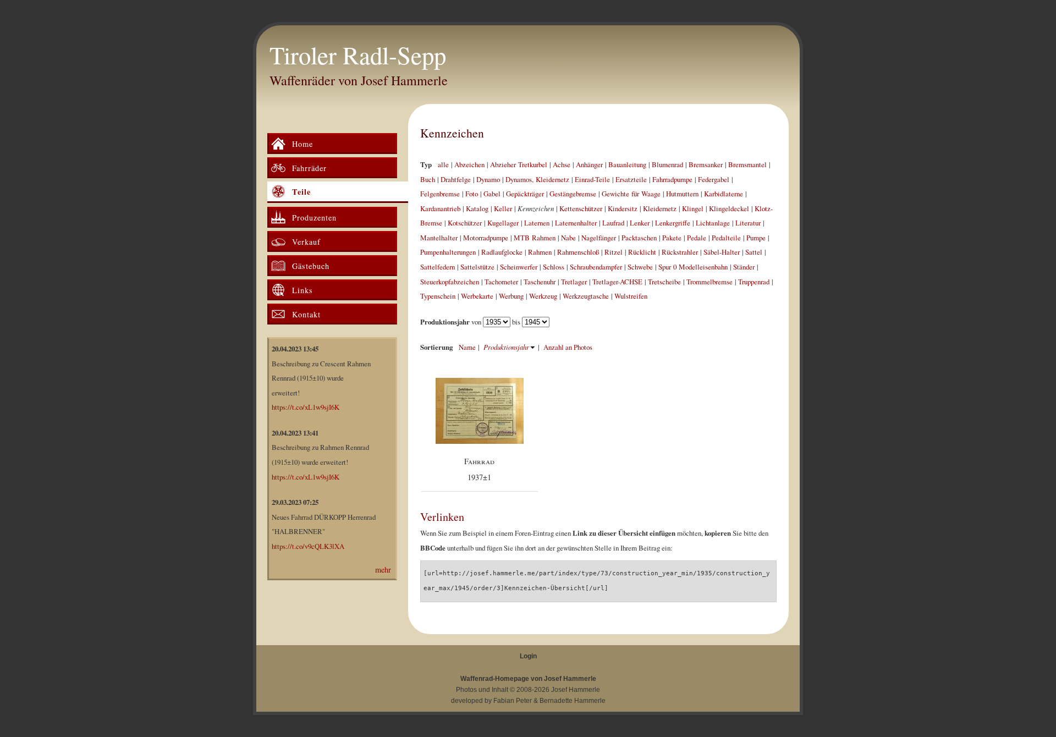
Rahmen (540, 252)
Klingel (692, 208)
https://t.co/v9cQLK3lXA (308, 546)
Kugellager (503, 223)
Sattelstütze (477, 267)
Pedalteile (726, 238)
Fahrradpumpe (672, 179)
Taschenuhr (540, 282)
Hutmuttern (682, 194)
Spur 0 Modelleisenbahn (693, 267)
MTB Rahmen (535, 238)
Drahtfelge (456, 179)
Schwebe (640, 267)
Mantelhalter (439, 238)
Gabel (492, 194)
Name (467, 347)
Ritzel (613, 252)
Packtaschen (639, 238)
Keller (503, 208)
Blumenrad (667, 164)
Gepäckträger (525, 194)
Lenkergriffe (672, 223)
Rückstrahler (680, 252)
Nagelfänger (598, 238)
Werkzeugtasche (586, 296)
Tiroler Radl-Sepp (358, 55)
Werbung (511, 296)
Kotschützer (465, 223)
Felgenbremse (440, 194)
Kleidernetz (659, 208)
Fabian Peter (512, 701)
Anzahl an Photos (567, 347)
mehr (383, 569)
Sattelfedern (437, 267)
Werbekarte (477, 296)
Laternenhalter (576, 223)
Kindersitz (622, 208)
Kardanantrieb (440, 208)
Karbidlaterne (723, 194)
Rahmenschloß (578, 252)
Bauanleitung (627, 164)
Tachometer (501, 282)
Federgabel (713, 179)
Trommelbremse (709, 282)
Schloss (553, 267)
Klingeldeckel (729, 208)
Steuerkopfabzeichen (449, 282)
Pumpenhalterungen (448, 252)
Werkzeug (543, 296)
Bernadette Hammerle (573, 701)
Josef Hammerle (575, 690)
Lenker (640, 223)
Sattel (753, 252)
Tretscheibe (664, 282)
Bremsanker (706, 164)
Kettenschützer (580, 208)
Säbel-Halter (721, 252)
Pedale (696, 238)
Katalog (477, 208)
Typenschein (437, 296)
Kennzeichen (452, 133)
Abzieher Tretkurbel (518, 164)
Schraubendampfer (596, 267)
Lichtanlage (713, 223)
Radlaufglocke (501, 252)
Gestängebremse (572, 194)
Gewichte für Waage (631, 194)
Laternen (536, 223)
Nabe (568, 238)
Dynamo (488, 179)
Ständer (744, 267)
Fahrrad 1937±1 (479, 469)
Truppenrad (753, 282)
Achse (561, 164)
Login (528, 656)
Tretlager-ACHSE (617, 282)
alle (443, 164)
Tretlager (574, 282)
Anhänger (589, 164)
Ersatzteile (631, 179)
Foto (471, 194)
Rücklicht (642, 252)
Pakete (671, 238)
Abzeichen (469, 164)
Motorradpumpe (485, 238)
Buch (427, 179)
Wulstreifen (630, 296)
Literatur (748, 223)
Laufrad (613, 223)
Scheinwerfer (518, 267)
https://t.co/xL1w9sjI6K (305, 407)
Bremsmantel (747, 164)
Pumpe (756, 238)
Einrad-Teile (592, 179)
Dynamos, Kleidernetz (537, 179)
